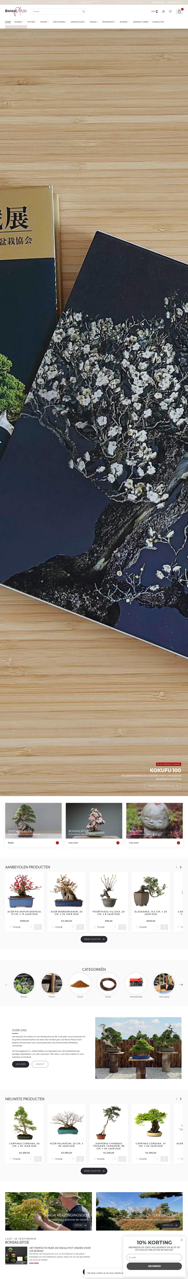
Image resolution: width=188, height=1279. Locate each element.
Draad (93, 22)
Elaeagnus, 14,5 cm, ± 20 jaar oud (150, 912)
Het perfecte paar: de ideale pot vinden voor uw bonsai (60, 1249)
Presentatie (108, 22)
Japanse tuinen (140, 22)
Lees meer (21, 1064)
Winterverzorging (16, 27)
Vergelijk (17, 927)
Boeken (123, 22)
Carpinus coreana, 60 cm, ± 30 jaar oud (24, 1144)
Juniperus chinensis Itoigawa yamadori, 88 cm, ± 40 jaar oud (109, 1146)
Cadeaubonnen (158, 2)
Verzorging (59, 22)
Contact (40, 1064)
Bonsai (18, 22)
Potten (31, 22)
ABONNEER (154, 1266)
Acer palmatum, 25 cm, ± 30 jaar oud (66, 1144)
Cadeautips (158, 22)
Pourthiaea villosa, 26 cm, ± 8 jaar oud (109, 912)
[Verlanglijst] (170, 11)
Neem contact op (175, 2)
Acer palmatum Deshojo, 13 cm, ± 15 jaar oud (24, 912)
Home (8, 22)
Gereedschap (77, 22)
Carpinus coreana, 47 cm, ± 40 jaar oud (151, 1144)
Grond (43, 22)
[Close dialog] (181, 1240)
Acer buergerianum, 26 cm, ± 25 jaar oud (67, 912)
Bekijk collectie (92, 939)
